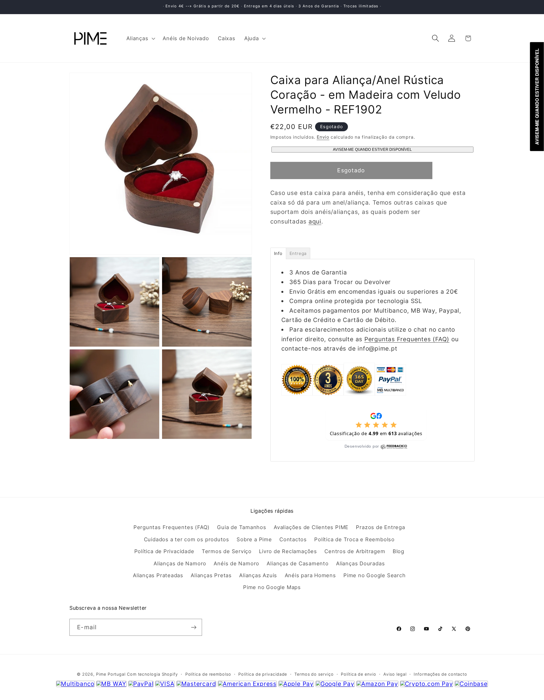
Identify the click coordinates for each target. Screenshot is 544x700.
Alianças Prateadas (158, 575)
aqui (315, 221)
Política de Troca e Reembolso (354, 539)
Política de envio (358, 674)
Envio (323, 137)
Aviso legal (394, 674)
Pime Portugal (111, 674)
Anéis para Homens (310, 575)
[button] (140, 38)
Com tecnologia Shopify (152, 674)
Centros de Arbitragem (354, 551)
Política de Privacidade (164, 551)
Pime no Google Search (374, 575)
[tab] (278, 253)
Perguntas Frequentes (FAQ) (406, 339)
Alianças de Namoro (180, 563)
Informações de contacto (440, 674)
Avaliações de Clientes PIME (311, 527)
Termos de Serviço (227, 551)
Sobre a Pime (254, 539)
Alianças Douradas (360, 563)
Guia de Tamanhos (241, 527)
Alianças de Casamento (297, 563)
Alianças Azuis (258, 575)
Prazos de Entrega (380, 527)
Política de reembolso (208, 674)
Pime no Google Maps (272, 587)
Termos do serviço (313, 674)
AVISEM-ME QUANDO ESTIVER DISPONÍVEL (372, 149)
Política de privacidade (262, 674)
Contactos (293, 539)
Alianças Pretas (211, 575)
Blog (398, 551)
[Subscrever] (194, 627)
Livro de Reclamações (288, 551)
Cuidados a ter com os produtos (186, 539)
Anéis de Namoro (236, 563)
